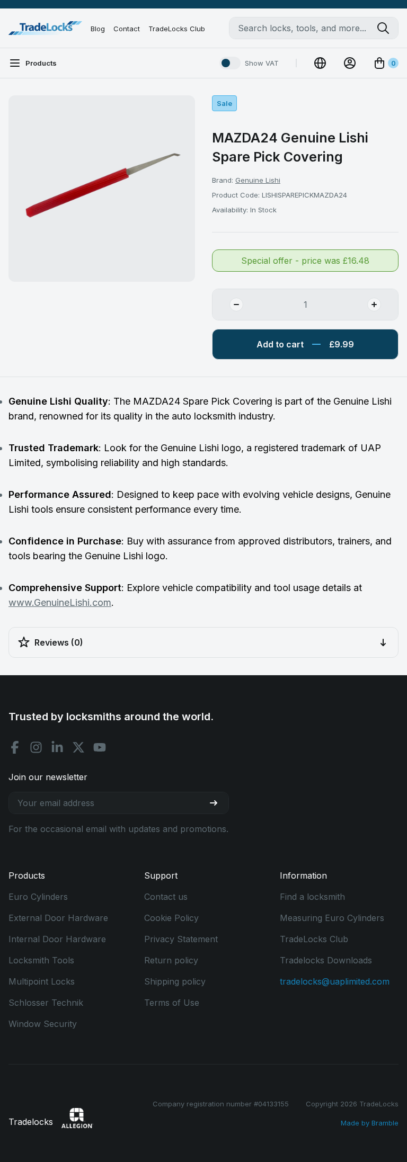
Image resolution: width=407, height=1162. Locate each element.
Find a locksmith (312, 896)
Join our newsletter (47, 777)
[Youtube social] (99, 747)
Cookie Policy (171, 918)
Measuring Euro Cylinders (332, 918)
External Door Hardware (58, 918)
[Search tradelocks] (387, 28)
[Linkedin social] (57, 747)
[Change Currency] (320, 63)
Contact (126, 28)
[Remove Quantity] (228, 304)
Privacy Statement (181, 939)
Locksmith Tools (41, 960)
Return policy (171, 960)
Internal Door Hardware (57, 939)
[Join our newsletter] (217, 803)
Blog (98, 28)
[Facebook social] (14, 747)
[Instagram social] (36, 747)
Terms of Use (171, 1002)
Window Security (42, 1023)
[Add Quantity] (382, 304)
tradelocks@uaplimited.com (335, 981)
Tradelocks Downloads (326, 960)
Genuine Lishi (257, 180)
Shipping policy (175, 981)
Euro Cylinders (38, 896)
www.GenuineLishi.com (59, 602)
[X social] (78, 747)
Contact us (166, 896)
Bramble (385, 1123)
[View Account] (349, 63)
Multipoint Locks (41, 981)
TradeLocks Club (176, 28)
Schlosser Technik (45, 1002)
